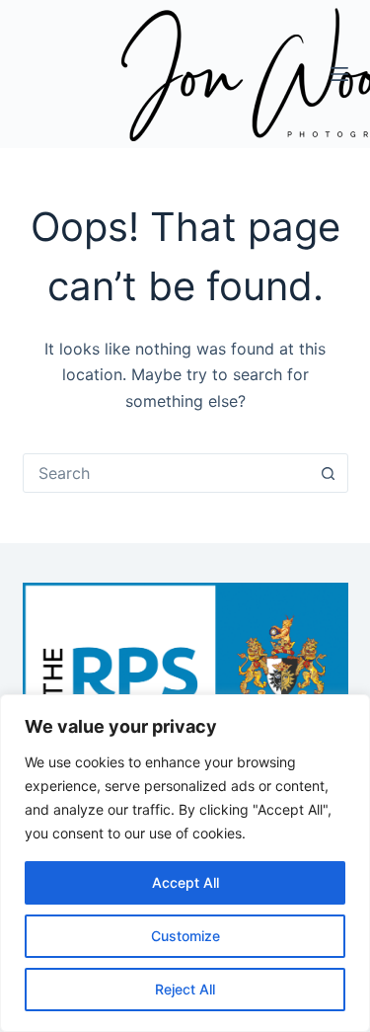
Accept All (185, 882)
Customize (185, 935)
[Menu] (339, 74)
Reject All (185, 989)
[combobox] (167, 473)
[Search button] (328, 473)
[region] (185, 863)
